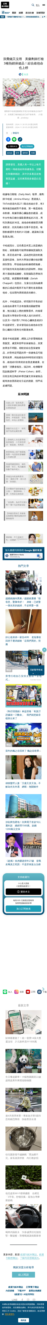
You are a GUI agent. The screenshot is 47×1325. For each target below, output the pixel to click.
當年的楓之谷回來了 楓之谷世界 (22, 750)
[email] (34, 1299)
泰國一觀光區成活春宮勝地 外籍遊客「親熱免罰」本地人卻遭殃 (16, 417)
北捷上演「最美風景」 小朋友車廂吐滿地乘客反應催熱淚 (16, 405)
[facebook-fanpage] (22, 1299)
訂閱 (33, 991)
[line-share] (14, 139)
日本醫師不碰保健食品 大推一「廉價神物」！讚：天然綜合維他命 (16, 491)
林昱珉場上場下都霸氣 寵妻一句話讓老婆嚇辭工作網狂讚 (16, 454)
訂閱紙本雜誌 (5, 4)
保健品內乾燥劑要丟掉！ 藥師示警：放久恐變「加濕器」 (16, 479)
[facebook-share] (8, 139)
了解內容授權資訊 (29, 1258)
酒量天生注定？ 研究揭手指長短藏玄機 (16, 429)
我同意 (23, 1320)
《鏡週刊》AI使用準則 (23, 1294)
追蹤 (22, 991)
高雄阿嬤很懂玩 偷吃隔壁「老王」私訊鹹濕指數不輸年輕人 (16, 467)
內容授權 (10, 1290)
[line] (15, 1299)
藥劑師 (25, 153)
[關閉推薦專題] (44, 650)
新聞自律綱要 (35, 1290)
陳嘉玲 (16, 132)
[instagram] (28, 1299)
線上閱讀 (23, 1274)
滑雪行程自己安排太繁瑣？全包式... (23, 677)
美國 (33, 153)
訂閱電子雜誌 (32, 1287)
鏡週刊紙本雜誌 (28, 1254)
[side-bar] (43, 5)
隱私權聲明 (9, 1314)
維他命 (10, 153)
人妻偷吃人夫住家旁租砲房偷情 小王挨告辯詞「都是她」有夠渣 (16, 442)
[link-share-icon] (20, 139)
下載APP (21, 1290)
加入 (10, 991)
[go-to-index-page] (20, 74)
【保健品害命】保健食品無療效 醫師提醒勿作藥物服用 (16, 516)
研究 (17, 153)
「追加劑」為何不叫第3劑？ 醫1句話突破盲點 (16, 503)
